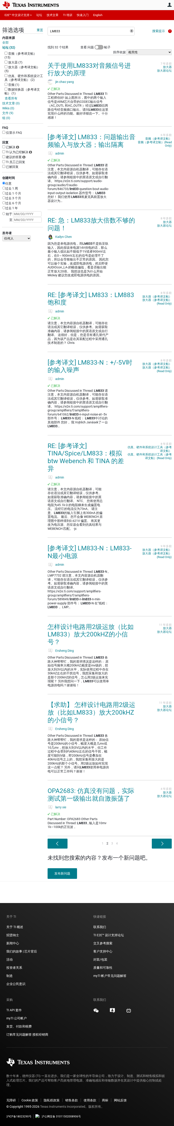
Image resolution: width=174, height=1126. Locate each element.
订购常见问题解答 (19, 1034)
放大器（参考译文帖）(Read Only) (157, 301)
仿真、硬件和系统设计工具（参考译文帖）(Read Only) (150, 456)
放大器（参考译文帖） (157, 296)
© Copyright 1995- (22, 1106)
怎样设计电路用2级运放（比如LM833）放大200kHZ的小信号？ (91, 634)
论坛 (39, 15)
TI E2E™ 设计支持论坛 (108, 935)
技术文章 (52, 15)
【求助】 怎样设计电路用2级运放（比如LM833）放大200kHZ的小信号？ (91, 712)
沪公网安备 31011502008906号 (61, 1116)
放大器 (167, 67)
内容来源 (8, 38)
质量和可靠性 (103, 967)
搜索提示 (158, 31)
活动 (9, 959)
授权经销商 (40, 1034)
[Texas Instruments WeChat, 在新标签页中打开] (96, 1012)
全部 (5, 42)
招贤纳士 (12, 935)
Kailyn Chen (63, 237)
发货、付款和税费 (19, 1026)
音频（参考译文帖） (158, 138)
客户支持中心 (102, 951)
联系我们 (99, 927)
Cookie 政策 (30, 1100)
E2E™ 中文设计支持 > (18, 15)
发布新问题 (62, 873)
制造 (9, 976)
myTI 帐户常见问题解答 (109, 976)
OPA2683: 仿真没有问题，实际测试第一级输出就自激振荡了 (91, 794)
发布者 (7, 233)
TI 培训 (67, 15)
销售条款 (71, 1100)
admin (59, 153)
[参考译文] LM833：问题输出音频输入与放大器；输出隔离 (91, 140)
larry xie (60, 807)
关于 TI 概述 (14, 927)
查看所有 (11, 98)
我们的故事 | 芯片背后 (21, 951)
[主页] (34, 5)
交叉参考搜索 (102, 943)
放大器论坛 (164, 70)
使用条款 (90, 1100)
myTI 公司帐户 (16, 1018)
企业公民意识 (15, 984)
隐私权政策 (52, 1100)
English (97, 15)
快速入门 (83, 15)
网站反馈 (120, 1100)
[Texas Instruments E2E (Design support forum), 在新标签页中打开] (112, 1012)
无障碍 (11, 1100)
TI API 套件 (14, 1010)
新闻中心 (12, 943)
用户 (169, 4)
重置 (40, 30)
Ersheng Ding (64, 650)
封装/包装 (100, 959)
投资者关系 (14, 967)
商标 (105, 1100)
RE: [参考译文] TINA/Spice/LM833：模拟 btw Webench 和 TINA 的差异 (86, 457)
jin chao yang (64, 82)
